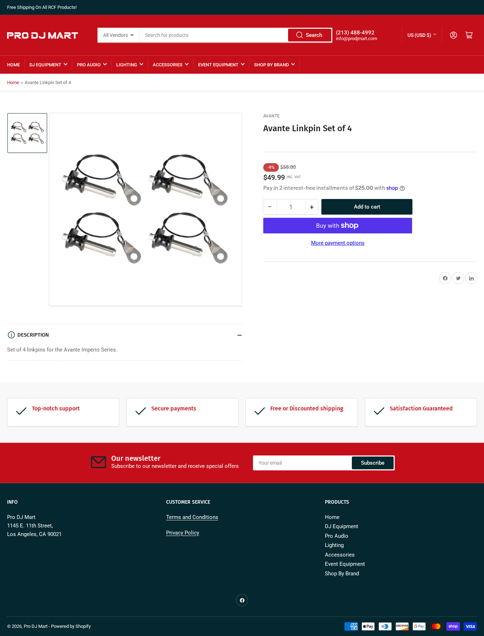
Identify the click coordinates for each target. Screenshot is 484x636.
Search (314, 35)
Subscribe (372, 463)
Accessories (167, 64)
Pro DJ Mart (35, 626)
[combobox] (236, 35)
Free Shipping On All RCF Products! (42, 7)
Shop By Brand (271, 64)
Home (13, 64)
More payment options (338, 243)
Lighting (126, 64)
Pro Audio (89, 64)
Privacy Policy (182, 533)
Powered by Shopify (71, 626)
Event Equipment (218, 64)
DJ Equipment (45, 64)
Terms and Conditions (192, 517)
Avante (271, 116)
